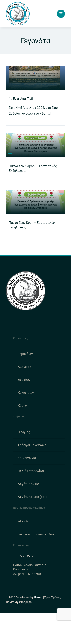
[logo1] (18, 3)
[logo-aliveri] (25, 273)
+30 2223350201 (25, 556)
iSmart (38, 597)
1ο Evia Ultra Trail (21, 99)
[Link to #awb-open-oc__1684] (61, 14)
